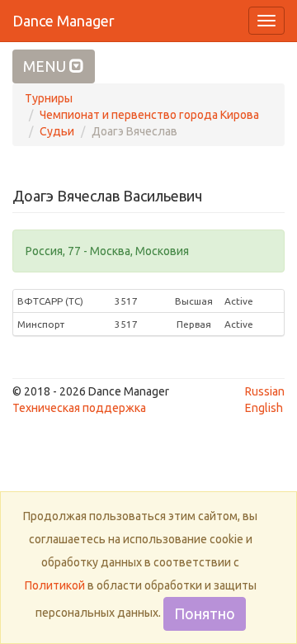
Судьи (57, 131)
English (264, 407)
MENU (46, 66)
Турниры (49, 98)
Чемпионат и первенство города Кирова (149, 114)
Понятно (204, 613)
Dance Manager (63, 20)
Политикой (55, 585)
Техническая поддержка (79, 407)
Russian (265, 391)
